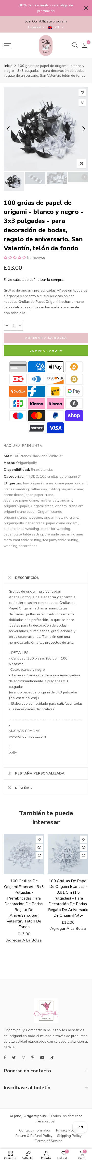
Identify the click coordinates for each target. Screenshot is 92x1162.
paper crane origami (62, 523)
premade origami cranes (64, 534)
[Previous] (9, 129)
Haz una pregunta (23, 446)
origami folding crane (61, 517)
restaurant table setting (22, 539)
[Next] (83, 129)
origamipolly (14, 523)
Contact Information (35, 1130)
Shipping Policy (69, 1135)
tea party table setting (60, 539)
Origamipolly (26, 462)
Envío (8, 279)
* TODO (31, 476)
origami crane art (69, 505)
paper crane (35, 523)
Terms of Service (48, 1140)
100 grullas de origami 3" (60, 476)
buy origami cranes (38, 483)
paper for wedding (55, 528)
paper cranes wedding (21, 528)
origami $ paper (16, 505)
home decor (13, 494)
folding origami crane (66, 489)
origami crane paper (20, 511)
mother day (49, 500)
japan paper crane (39, 494)
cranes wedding (16, 489)
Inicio (8, 65)
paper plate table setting (23, 534)
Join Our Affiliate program (46, 21)
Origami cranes (50, 511)
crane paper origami (71, 483)
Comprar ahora (46, 351)
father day (39, 489)
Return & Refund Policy (33, 1135)
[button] (15, 257)
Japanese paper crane (21, 500)
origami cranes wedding (23, 517)
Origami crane (42, 505)
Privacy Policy (67, 1130)
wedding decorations (20, 545)
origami (66, 500)
